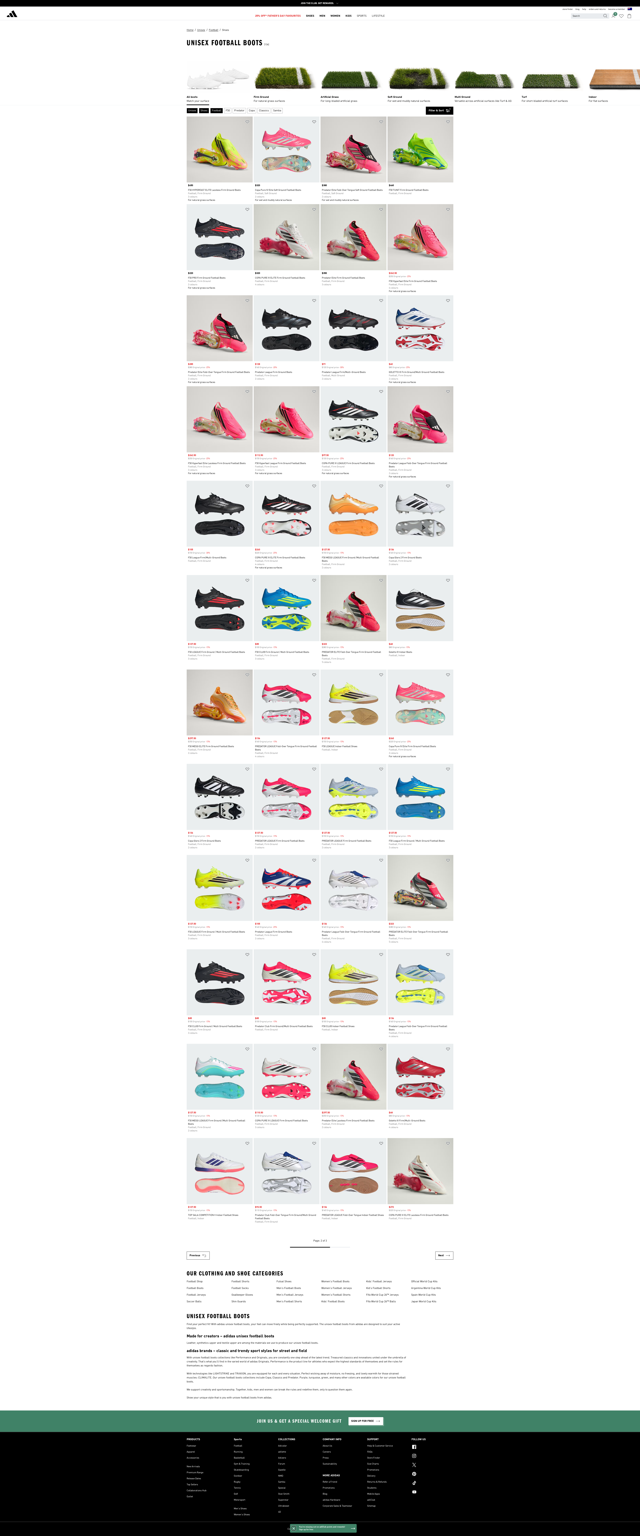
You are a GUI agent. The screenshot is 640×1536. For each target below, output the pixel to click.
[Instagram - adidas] (432, 1456)
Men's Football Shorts (289, 1301)
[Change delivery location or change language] (629, 9)
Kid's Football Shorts (378, 1288)
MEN (322, 16)
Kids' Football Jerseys (379, 1281)
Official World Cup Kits (424, 1281)
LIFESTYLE (378, 16)
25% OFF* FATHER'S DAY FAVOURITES (278, 16)
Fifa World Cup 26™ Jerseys (382, 1295)
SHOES (310, 16)
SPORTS (361, 16)
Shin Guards (239, 1301)
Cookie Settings (296, 1529)
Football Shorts (240, 1281)
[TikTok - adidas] (432, 1483)
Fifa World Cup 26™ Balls (381, 1301)
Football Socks (240, 1288)
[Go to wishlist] (621, 16)
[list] (320, 77)
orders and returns (597, 9)
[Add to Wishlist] (247, 122)
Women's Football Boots (335, 1281)
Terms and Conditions (332, 1529)
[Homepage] (12, 14)
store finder (567, 9)
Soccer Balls (194, 1301)
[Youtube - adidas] (432, 1492)
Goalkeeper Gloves (242, 1295)
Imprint (349, 1529)
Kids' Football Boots (333, 1301)
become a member (616, 9)
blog (578, 9)
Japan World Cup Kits (423, 1301)
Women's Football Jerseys (336, 1288)
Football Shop (195, 1281)
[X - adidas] (432, 1465)
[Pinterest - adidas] (432, 1474)
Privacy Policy (312, 1529)
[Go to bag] (629, 16)
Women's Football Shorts (335, 1295)
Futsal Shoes (284, 1281)
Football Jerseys (196, 1295)
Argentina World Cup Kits (426, 1288)
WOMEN (335, 16)
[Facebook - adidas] (432, 1447)
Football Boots (195, 1288)
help (584, 9)
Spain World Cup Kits (423, 1295)
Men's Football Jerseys (289, 1295)
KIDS (349, 16)
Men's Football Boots (288, 1288)
